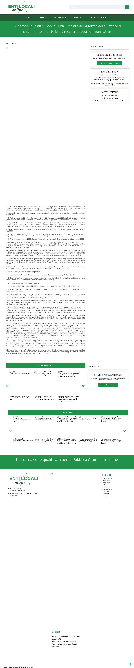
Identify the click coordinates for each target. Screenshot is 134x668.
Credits (106, 491)
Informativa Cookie (106, 489)
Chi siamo (107, 485)
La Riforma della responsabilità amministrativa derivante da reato (20, 397)
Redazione (106, 480)
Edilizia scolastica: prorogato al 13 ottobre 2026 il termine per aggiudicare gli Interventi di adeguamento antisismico (68, 398)
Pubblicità (107, 494)
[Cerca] (127, 7)
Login (106, 496)
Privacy (106, 487)
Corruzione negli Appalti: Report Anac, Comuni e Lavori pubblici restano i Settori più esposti (111, 441)
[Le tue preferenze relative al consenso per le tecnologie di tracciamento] (130, 664)
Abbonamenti (106, 483)
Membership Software (26, 667)
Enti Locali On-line (106, 478)
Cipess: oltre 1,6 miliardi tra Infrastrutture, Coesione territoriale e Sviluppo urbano (44, 397)
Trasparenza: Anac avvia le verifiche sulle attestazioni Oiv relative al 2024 (88, 440)
